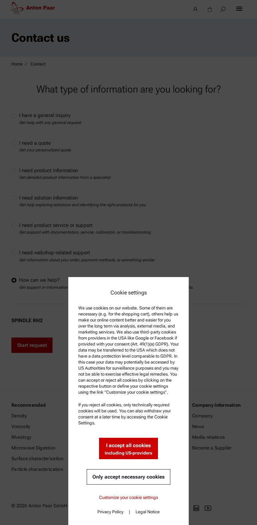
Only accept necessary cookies (128, 477)
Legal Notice (148, 511)
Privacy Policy (110, 511)
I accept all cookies (128, 448)
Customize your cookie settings (128, 497)
